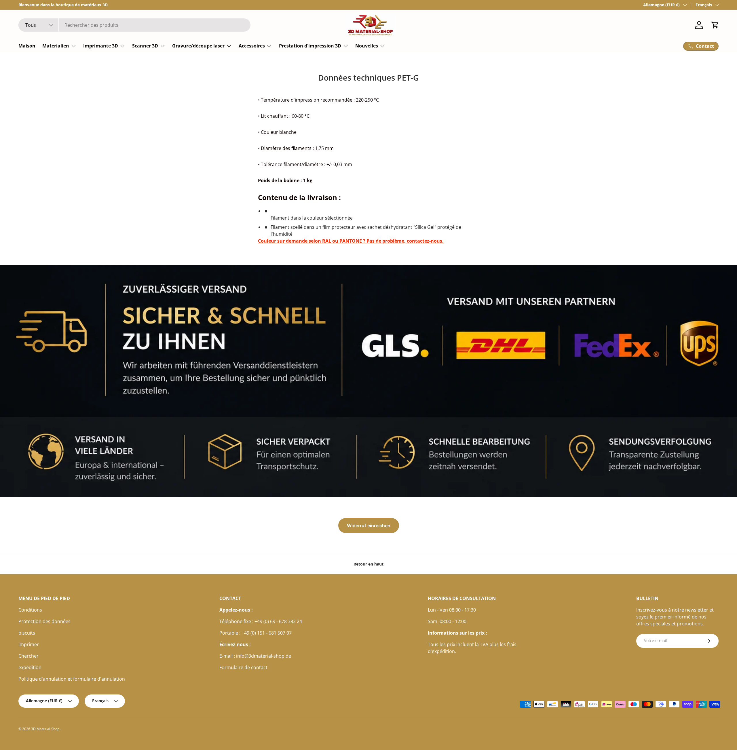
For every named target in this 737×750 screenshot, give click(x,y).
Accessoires (252, 46)
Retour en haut (368, 564)
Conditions (30, 610)
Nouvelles (366, 46)
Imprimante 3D (100, 46)
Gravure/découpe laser (198, 46)
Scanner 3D (145, 46)
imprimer (28, 644)
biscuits (26, 633)
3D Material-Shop (45, 728)
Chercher (28, 656)
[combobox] (134, 25)
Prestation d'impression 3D (310, 46)
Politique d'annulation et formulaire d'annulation (71, 679)
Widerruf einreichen (368, 525)
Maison (26, 46)
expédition (29, 667)
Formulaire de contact (243, 667)
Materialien (55, 46)
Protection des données (44, 621)
